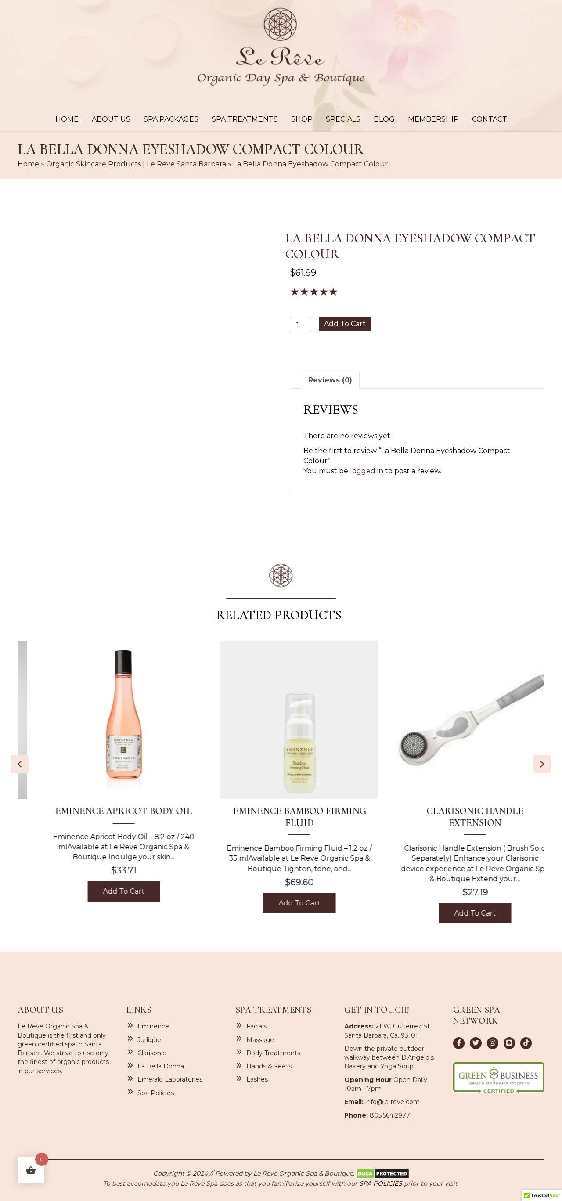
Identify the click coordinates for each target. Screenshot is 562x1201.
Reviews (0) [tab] (330, 380)
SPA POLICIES (380, 1183)
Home (28, 164)
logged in (366, 471)
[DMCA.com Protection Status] (382, 1173)
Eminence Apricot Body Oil (105, 811)
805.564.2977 (390, 1115)
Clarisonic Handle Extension (456, 816)
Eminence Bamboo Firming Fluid (281, 816)
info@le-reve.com (392, 1102)
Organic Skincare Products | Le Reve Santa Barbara (136, 164)
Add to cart (345, 324)
